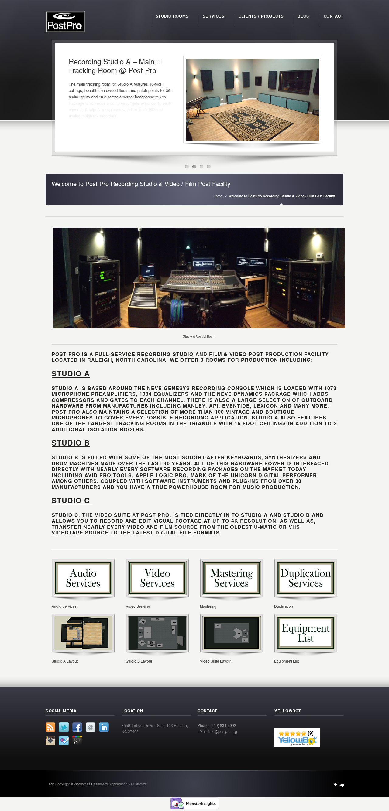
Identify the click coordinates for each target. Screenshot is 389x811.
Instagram (50, 740)
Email (90, 727)
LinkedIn (104, 727)
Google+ (77, 740)
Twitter (64, 727)
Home (217, 196)
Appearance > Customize (128, 783)
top (341, 784)
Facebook (77, 727)
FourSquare (64, 740)
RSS (50, 727)
